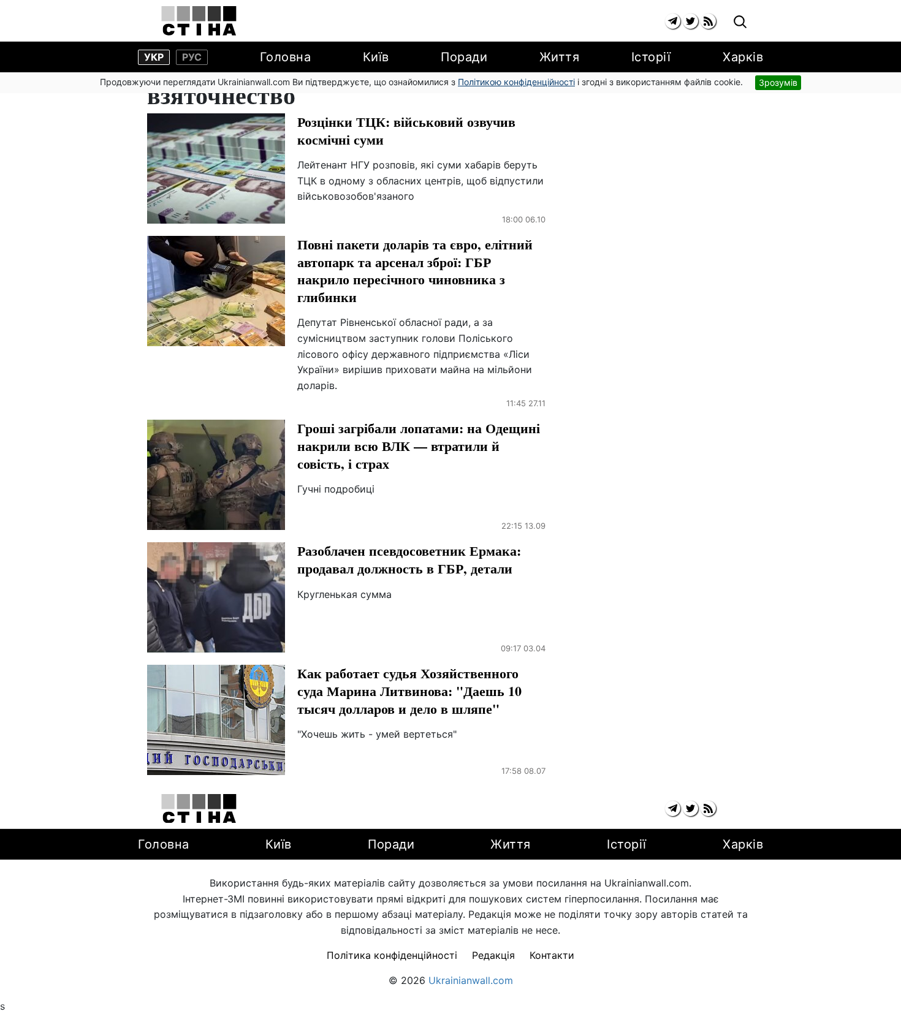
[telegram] (672, 21)
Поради (464, 57)
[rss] (708, 21)
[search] (740, 22)
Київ (376, 57)
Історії (651, 57)
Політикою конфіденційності (516, 82)
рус (192, 57)
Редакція (493, 955)
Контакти (552, 955)
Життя (559, 57)
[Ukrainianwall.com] (199, 21)
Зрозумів (778, 82)
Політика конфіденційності (392, 955)
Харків (743, 57)
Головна (285, 57)
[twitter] (690, 21)
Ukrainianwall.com (470, 980)
